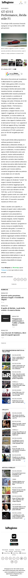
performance (9, 276)
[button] (2, 558)
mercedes (3, 276)
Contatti (23, 549)
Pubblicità (11, 551)
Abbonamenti (5, 549)
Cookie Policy (15, 553)
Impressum (17, 549)
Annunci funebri (17, 551)
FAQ (6, 551)
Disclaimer (11, 549)
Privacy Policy (6, 553)
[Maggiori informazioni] (22, 74)
